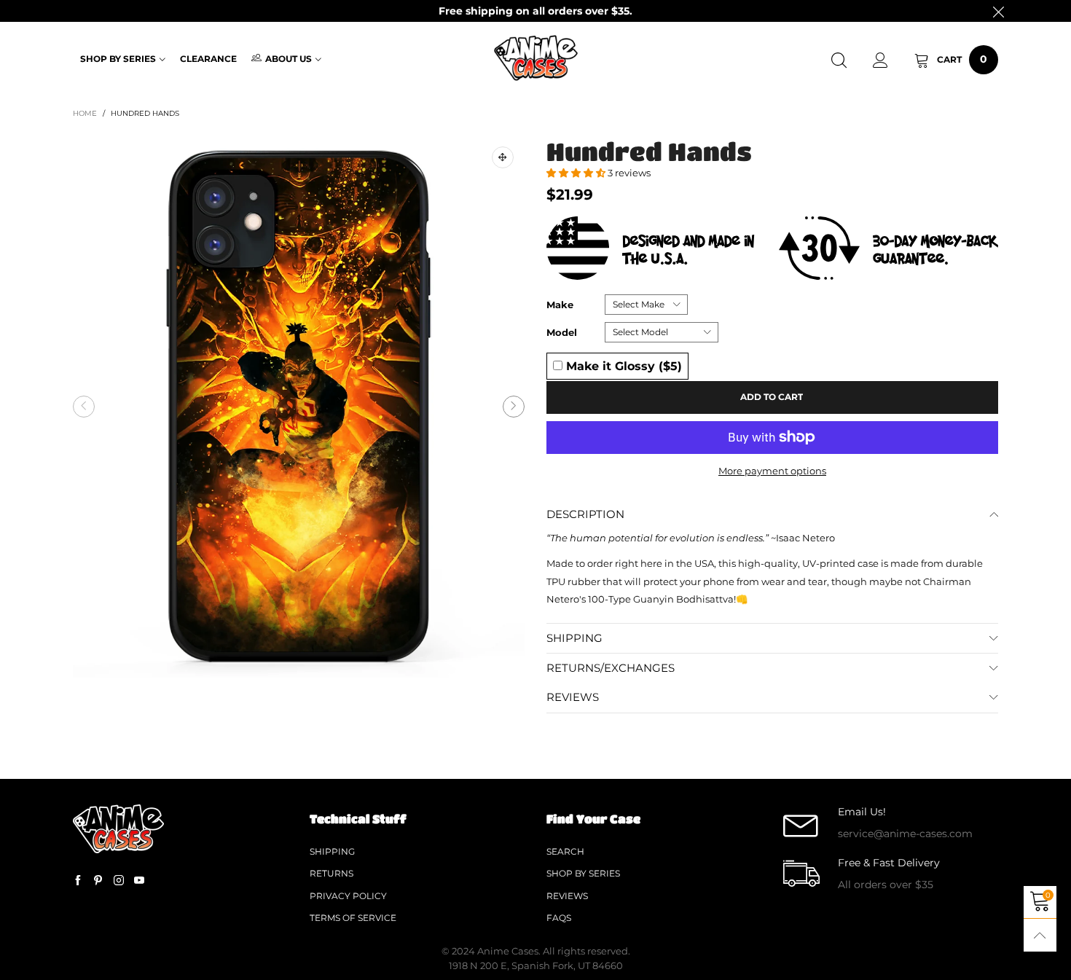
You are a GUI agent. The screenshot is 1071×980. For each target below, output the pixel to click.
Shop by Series (118, 58)
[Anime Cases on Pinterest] (98, 880)
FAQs (558, 917)
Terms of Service (353, 917)
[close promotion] (998, 11)
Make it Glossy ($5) (622, 366)
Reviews (567, 895)
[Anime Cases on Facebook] (78, 880)
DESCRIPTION (585, 514)
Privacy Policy (348, 895)
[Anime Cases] (535, 58)
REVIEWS (572, 697)
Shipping (332, 851)
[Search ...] (839, 60)
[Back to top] (1040, 935)
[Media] (503, 157)
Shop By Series (583, 873)
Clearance (208, 58)
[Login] (880, 60)
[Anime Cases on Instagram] (119, 880)
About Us (288, 58)
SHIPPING (574, 638)
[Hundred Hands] (299, 407)
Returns (331, 873)
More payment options (772, 471)
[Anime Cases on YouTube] (139, 880)
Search (565, 851)
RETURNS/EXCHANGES (610, 668)
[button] (84, 407)
